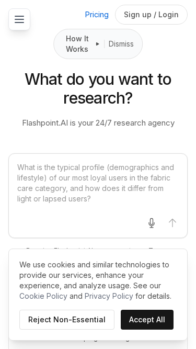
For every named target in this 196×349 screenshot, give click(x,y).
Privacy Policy (109, 295)
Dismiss (121, 43)
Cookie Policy (43, 295)
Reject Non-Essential (67, 319)
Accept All (147, 319)
